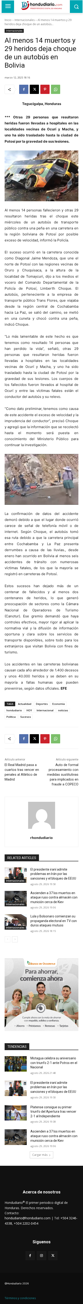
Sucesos (25, 716)
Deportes (42, 704)
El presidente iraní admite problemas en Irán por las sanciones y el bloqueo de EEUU (53, 874)
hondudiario (14, 710)
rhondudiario (41, 837)
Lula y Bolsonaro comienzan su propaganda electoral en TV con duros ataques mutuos (53, 920)
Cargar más (39, 1155)
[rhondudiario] (41, 815)
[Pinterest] (45, 89)
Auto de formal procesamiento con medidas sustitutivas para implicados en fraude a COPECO (62, 774)
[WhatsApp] (55, 89)
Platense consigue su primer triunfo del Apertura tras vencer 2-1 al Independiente (53, 1111)
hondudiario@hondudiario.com (27, 1218)
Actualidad (24, 704)
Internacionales (25, 20)
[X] (34, 89)
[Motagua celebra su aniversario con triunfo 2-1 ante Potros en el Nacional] (16, 1064)
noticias (63, 710)
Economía (58, 704)
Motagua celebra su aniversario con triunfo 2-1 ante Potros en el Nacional (53, 1062)
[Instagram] (41, 1255)
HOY (29, 710)
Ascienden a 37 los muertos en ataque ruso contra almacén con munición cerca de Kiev (53, 897)
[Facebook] (23, 89)
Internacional (45, 710)
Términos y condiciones (20, 1298)
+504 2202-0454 (26, 1223)
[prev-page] (7, 939)
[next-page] (15, 939)
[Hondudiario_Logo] (41, 5)
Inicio (8, 20)
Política (11, 716)
